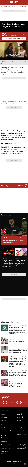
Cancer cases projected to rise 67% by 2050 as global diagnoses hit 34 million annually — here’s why (17, 384)
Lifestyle (11, 338)
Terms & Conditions (4, 437)
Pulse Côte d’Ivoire (4, 452)
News (10, 325)
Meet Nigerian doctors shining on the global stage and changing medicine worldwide (17, 374)
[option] (8, 260)
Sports (18, 414)
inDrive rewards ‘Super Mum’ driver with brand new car (17, 340)
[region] (14, 259)
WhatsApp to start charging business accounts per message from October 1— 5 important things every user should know (17, 330)
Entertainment (7, 6)
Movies (13, 6)
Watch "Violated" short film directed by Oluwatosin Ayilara (20, 263)
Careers (18, 417)
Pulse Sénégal (20, 445)
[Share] (24, 34)
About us (3, 428)
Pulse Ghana (4, 445)
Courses (18, 420)
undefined (13, 143)
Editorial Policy (20, 431)
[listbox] (14, 259)
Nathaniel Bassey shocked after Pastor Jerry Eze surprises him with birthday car (18, 350)
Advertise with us (5, 432)
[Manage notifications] (24, 464)
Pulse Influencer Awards (21, 435)
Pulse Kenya (4, 448)
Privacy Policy (20, 428)
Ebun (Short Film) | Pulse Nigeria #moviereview (13, 241)
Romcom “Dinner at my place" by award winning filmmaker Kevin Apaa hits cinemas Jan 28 (8, 263)
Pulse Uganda (20, 448)
